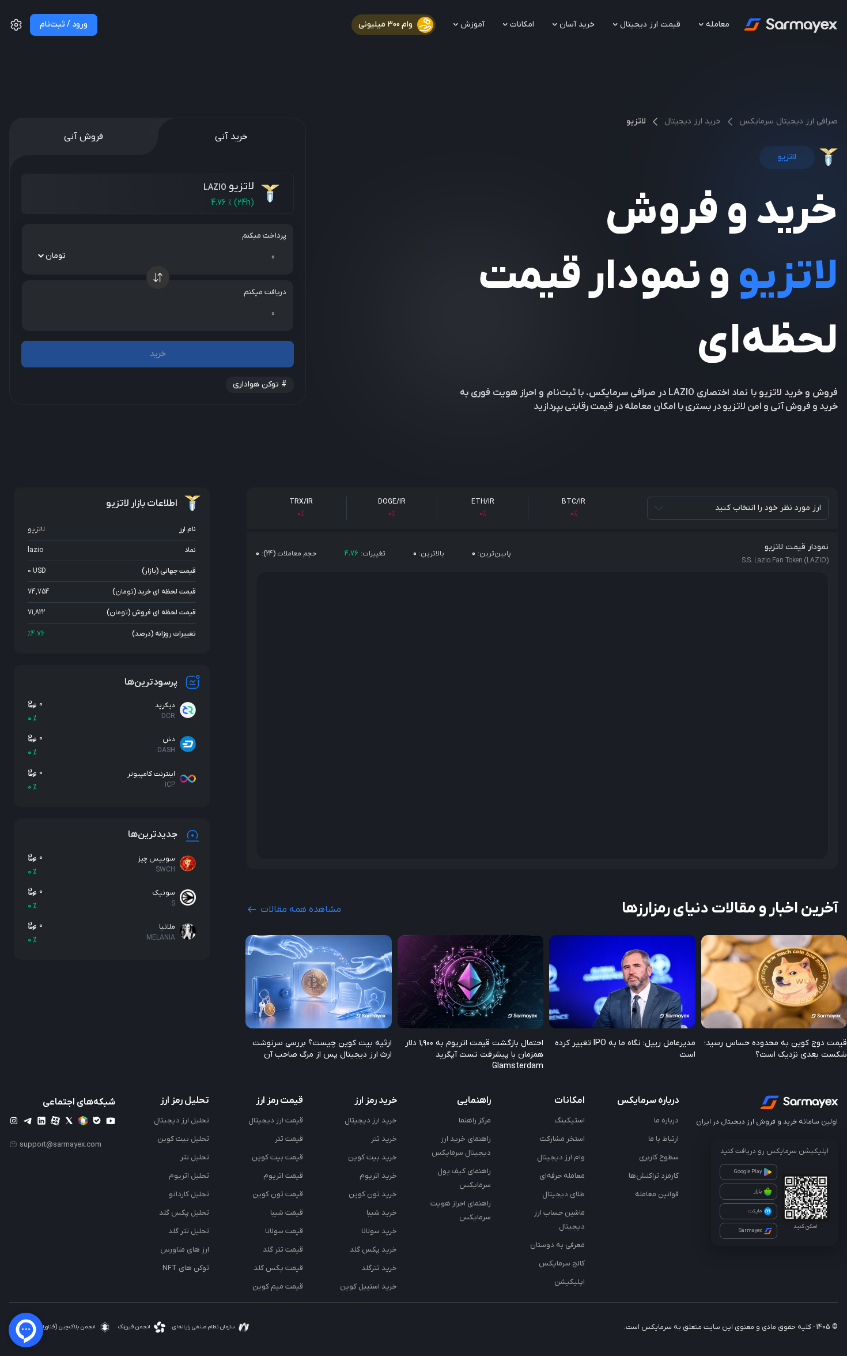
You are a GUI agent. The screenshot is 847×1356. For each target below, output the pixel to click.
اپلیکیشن (569, 1282)
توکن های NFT (185, 1268)
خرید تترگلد (379, 1268)
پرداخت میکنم (264, 235)
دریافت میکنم (265, 292)
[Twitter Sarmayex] (69, 1120)
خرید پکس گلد (373, 1249)
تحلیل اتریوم (189, 1176)
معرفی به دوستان (557, 1245)
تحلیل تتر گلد (188, 1231)
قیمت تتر (289, 1139)
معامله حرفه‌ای (562, 1176)
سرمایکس (656, 1327)
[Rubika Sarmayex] (83, 1120)
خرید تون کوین (373, 1194)
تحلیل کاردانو (189, 1194)
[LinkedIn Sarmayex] (41, 1120)
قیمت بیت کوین (277, 1157)
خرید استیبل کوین (368, 1286)
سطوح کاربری (659, 1157)
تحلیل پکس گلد (184, 1213)
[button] (16, 29)
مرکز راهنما (475, 1120)
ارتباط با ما (663, 1139)
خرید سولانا (379, 1231)
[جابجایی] (157, 277)
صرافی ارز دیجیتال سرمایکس (788, 121)
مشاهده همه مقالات (299, 909)
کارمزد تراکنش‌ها (654, 1176)
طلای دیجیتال (563, 1194)
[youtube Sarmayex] (110, 1120)
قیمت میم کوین (277, 1286)
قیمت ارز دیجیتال (275, 1120)
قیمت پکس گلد (278, 1268)
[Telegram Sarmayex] (27, 1120)
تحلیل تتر (194, 1157)
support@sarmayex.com (60, 1144)
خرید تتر (384, 1139)
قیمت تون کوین (277, 1194)
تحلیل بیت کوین (183, 1139)
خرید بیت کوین (372, 1157)
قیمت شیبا (286, 1213)
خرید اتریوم (378, 1176)
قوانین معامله (657, 1194)
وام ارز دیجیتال (561, 1157)
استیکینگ (569, 1120)
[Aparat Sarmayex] (55, 1120)
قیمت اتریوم (283, 1176)
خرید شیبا (381, 1213)
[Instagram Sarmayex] (13, 1120)
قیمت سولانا (284, 1231)
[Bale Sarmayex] (96, 1120)
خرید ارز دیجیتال (692, 121)
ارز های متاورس (184, 1249)
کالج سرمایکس (562, 1263)
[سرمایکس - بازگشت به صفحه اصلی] (790, 24)
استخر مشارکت (562, 1139)
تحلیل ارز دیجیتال (181, 1120)
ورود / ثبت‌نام (64, 24)
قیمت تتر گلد (283, 1249)
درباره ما (666, 1120)
